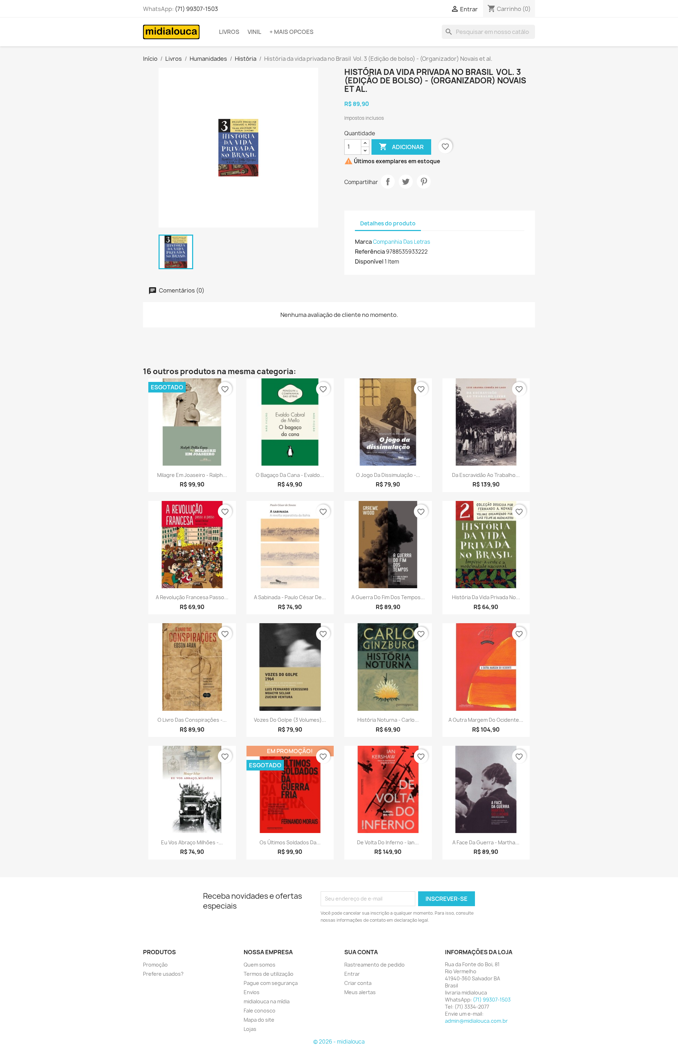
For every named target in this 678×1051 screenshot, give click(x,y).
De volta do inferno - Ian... (388, 842)
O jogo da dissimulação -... (388, 475)
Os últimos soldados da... (290, 842)
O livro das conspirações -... (192, 719)
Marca (363, 241)
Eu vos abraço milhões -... (192, 842)
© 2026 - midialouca (339, 1041)
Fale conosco (259, 1010)
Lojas (250, 1029)
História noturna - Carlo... (388, 719)
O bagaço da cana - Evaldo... (290, 475)
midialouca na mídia (267, 1001)
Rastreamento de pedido (374, 964)
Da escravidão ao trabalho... (486, 475)
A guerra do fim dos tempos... (388, 597)
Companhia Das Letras (401, 242)
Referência (370, 251)
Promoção (155, 964)
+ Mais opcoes (291, 32)
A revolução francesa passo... (192, 597)
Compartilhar (388, 182)
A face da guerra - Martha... (485, 842)
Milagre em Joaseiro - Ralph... (192, 475)
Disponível (369, 261)
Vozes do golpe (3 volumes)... (290, 719)
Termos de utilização (268, 973)
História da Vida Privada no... (486, 597)
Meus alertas (360, 992)
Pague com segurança (271, 983)
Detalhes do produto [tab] (388, 223)
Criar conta (357, 983)
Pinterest (424, 182)
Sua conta (361, 952)
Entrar (352, 973)
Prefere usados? (163, 973)
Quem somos (259, 964)
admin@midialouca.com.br (476, 1020)
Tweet (406, 182)
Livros (229, 32)
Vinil (254, 32)
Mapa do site (259, 1019)
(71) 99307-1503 (196, 9)
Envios (252, 992)
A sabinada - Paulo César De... (290, 597)
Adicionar (401, 146)
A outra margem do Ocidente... (485, 719)
